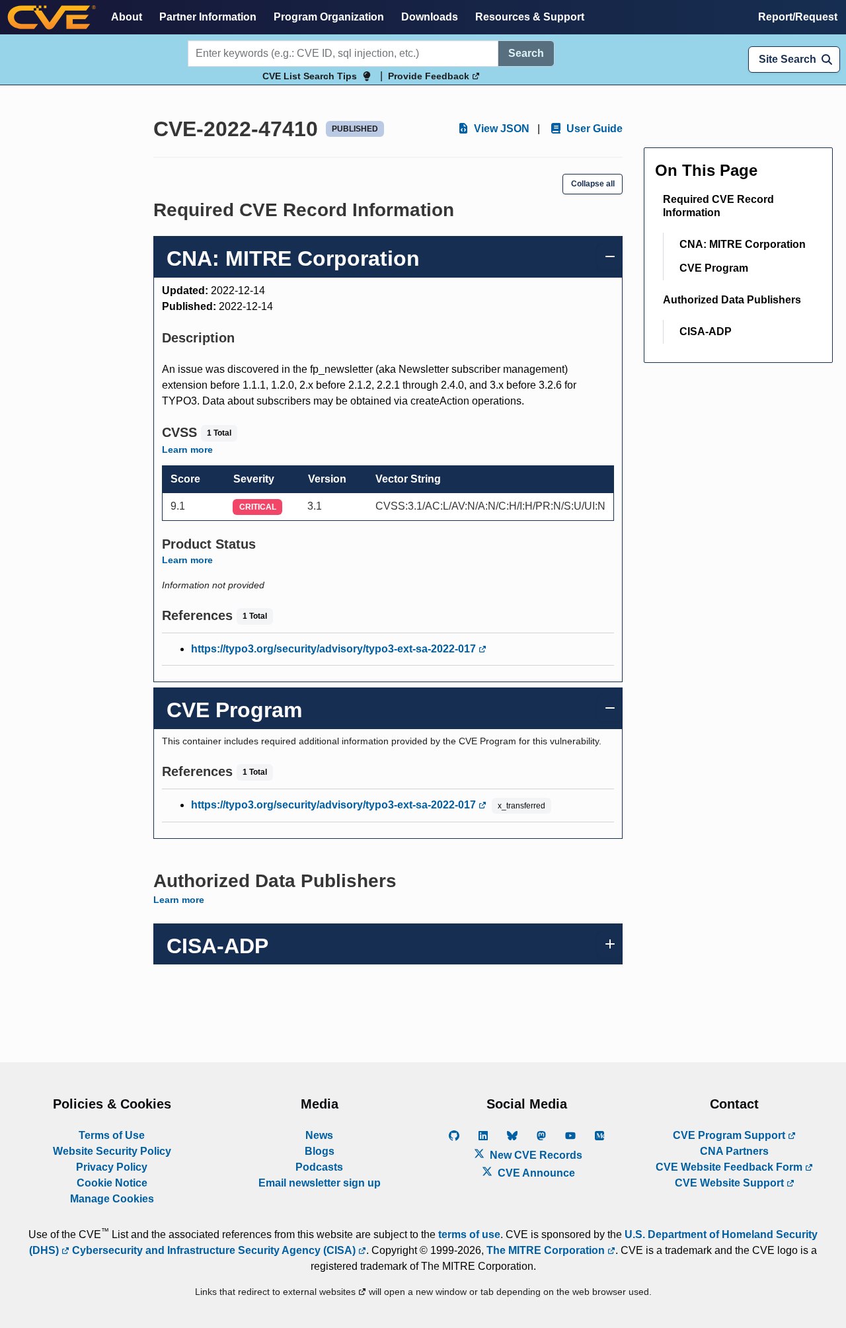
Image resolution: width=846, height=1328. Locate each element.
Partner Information (207, 16)
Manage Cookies (112, 1198)
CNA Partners (734, 1151)
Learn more (187, 449)
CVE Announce (535, 1173)
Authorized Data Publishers (732, 299)
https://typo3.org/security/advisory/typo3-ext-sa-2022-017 (335, 648)
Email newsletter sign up (319, 1183)
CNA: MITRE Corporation (742, 244)
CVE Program (713, 268)
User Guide (593, 128)
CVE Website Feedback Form (730, 1167)
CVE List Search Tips (309, 76)
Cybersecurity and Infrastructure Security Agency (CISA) (213, 1250)
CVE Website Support (731, 1183)
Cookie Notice (112, 1183)
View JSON (500, 128)
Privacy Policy (111, 1167)
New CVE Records (534, 1155)
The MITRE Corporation (546, 1250)
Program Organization (329, 16)
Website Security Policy (112, 1151)
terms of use (469, 1234)
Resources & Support (529, 16)
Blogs (319, 1151)
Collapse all (593, 183)
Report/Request (797, 16)
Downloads (429, 16)
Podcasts (319, 1167)
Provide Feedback (430, 76)
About (126, 16)
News (319, 1135)
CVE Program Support (730, 1135)
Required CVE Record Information (718, 206)
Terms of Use (112, 1135)
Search (526, 53)
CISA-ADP (705, 331)
